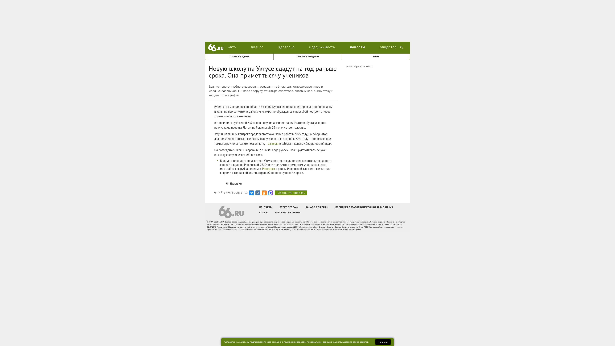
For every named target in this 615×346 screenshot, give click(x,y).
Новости (357, 47)
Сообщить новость (291, 192)
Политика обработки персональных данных (364, 207)
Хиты (376, 56)
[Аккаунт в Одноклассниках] (264, 192)
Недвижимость (322, 47)
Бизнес (257, 47)
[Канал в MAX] (270, 192)
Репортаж (268, 169)
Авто (232, 47)
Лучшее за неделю (307, 56)
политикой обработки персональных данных (307, 342)
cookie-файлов (360, 342)
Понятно (383, 342)
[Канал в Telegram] (251, 192)
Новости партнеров (287, 212)
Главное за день (239, 56)
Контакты (265, 207)
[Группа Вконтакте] (257, 192)
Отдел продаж (288, 207)
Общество (388, 47)
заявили (273, 143)
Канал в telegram (316, 207)
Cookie (263, 212)
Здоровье (286, 47)
